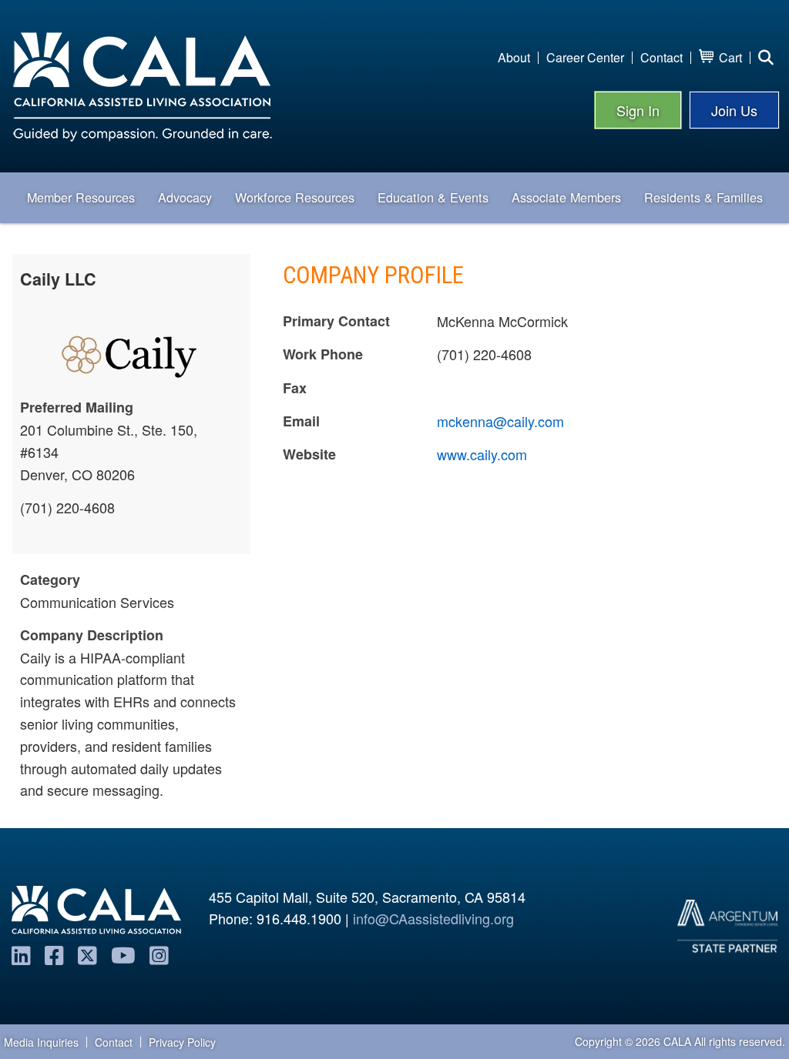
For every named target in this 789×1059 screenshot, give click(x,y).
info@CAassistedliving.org (433, 918)
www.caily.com (482, 454)
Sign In (638, 110)
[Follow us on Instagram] (159, 954)
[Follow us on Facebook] (54, 954)
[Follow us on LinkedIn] (21, 954)
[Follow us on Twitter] (87, 954)
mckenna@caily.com (500, 421)
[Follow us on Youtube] (123, 954)
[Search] (765, 58)
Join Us (734, 110)
